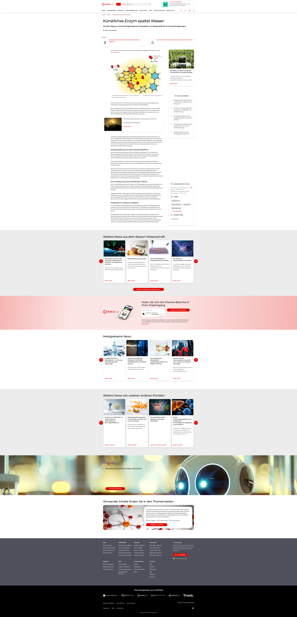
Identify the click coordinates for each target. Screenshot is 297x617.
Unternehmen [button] (111, 10)
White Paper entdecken (155, 545)
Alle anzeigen (177, 211)
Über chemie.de (131, 603)
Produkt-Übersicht (139, 555)
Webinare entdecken (108, 564)
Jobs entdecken (122, 564)
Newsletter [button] (170, 10)
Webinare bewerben (108, 566)
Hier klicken (155, 314)
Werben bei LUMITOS (108, 603)
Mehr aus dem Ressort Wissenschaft (148, 289)
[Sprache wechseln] (190, 11)
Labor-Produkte (138, 548)
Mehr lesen (145, 324)
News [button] (103, 10)
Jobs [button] (150, 10)
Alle (118, 4)
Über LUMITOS (120, 603)
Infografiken (137, 566)
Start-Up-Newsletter (108, 550)
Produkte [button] (121, 10)
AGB (113, 608)
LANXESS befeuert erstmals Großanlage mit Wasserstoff (181, 133)
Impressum (106, 608)
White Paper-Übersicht (155, 555)
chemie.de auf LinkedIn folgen (181, 558)
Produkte (151, 566)
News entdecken (107, 545)
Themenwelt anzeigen (157, 524)
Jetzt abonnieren (180, 555)
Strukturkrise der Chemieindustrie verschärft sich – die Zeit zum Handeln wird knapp (183, 125)
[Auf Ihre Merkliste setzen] (181, 11)
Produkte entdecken (139, 545)
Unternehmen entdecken (125, 545)
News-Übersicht (107, 553)
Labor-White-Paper (154, 548)
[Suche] (150, 4)
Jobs (150, 572)
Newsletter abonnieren (178, 310)
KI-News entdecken (115, 488)
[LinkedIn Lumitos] (193, 608)
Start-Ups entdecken (124, 548)
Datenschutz (120, 608)
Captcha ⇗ (161, 316)
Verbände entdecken (123, 550)
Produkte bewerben (139, 553)
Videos (135, 572)
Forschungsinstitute (139, 569)
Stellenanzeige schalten (124, 569)
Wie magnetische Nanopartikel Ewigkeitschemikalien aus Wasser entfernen (183, 117)
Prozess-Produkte (139, 550)
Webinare (151, 574)
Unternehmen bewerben (124, 553)
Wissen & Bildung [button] (159, 10)
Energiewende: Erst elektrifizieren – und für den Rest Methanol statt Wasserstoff (183, 102)
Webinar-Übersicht (108, 569)
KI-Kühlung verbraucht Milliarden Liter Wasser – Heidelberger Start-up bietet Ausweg (183, 109)
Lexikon (136, 564)
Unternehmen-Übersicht (125, 555)
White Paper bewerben (155, 553)
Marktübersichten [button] (132, 10)
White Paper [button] (143, 10)
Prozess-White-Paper (155, 550)
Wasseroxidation (115, 52)
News (150, 564)
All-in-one (152, 577)
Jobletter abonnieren (124, 566)
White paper (152, 569)
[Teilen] (185, 11)
